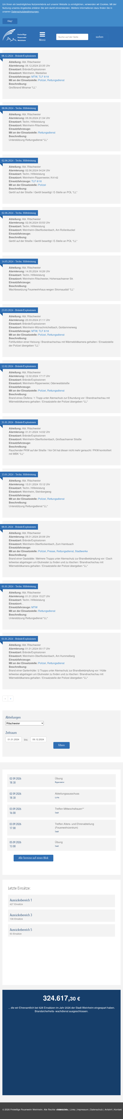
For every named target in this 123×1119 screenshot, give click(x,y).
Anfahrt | (109, 1109)
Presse (51, 551)
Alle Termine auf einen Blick (33, 858)
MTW (34, 76)
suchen (99, 37)
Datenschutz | (97, 1109)
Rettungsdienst (55, 80)
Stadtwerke (81, 551)
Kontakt (118, 1109)
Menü (42, 40)
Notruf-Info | (63, 1109)
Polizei (42, 80)
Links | (73, 1109)
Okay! (9, 21)
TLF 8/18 (44, 76)
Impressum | (83, 1109)
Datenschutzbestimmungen (25, 11)
